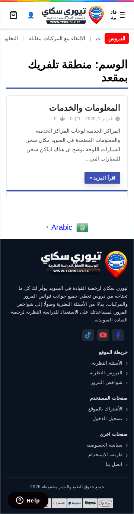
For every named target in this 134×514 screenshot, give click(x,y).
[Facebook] (118, 335)
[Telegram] (88, 335)
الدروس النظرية (106, 372)
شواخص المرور (106, 382)
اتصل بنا (114, 464)
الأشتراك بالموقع (105, 409)
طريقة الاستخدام (105, 454)
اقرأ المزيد (104, 178)
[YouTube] (103, 335)
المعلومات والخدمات (84, 107)
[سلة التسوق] (13, 15)
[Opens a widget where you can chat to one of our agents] (27, 501)
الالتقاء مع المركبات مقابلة (61, 38)
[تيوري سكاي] (84, 264)
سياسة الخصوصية (104, 445)
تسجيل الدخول (107, 418)
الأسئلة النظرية (107, 363)
